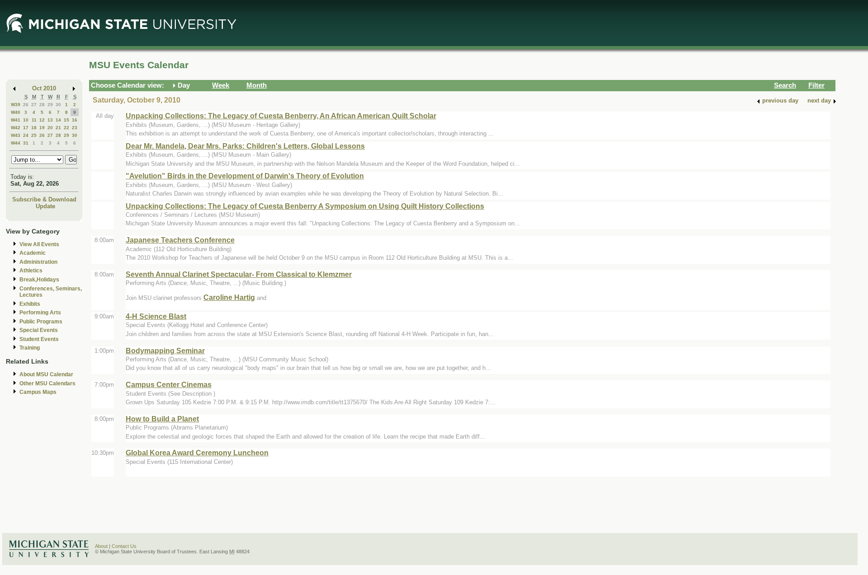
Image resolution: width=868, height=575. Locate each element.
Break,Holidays (39, 279)
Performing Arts (40, 312)
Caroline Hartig (229, 297)
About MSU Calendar (46, 374)
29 (50, 104)
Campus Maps (38, 392)
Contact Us (124, 546)
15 (66, 119)
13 (50, 119)
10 (25, 119)
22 (66, 127)
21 (58, 127)
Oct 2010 (44, 88)
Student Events (39, 339)
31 (25, 142)
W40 (15, 112)
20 (50, 127)
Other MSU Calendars (47, 383)
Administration (38, 262)
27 (34, 104)
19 (42, 127)
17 (25, 127)
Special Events (38, 330)
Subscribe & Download (44, 199)
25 (34, 135)
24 (25, 135)
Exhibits (29, 304)
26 (25, 104)
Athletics (30, 270)
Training (29, 348)
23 (74, 127)
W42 (15, 127)
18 (34, 127)
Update (45, 206)
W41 (15, 119)
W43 (15, 135)
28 (42, 104)
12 (42, 119)
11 (34, 119)
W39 (15, 104)
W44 (15, 142)
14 (58, 119)
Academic (32, 253)
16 (74, 119)
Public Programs (40, 321)
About (101, 546)
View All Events (39, 244)
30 (58, 104)
